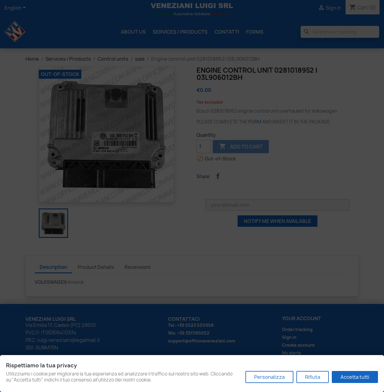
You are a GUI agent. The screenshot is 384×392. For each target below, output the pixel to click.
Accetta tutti (354, 377)
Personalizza (269, 377)
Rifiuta (312, 377)
